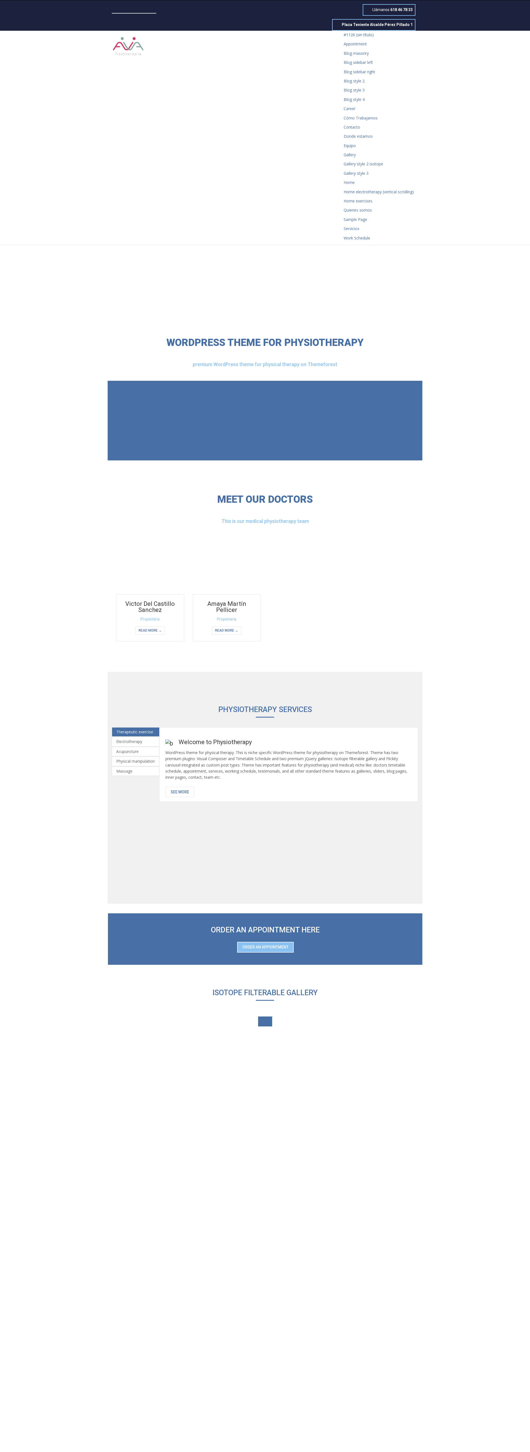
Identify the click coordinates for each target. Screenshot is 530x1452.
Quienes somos (358, 210)
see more (180, 792)
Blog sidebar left (358, 62)
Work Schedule (357, 238)
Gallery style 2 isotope (363, 163)
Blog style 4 (354, 99)
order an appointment (265, 947)
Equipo (350, 145)
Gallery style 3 (356, 173)
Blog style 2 (354, 81)
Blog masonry (356, 53)
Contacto (352, 127)
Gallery (350, 154)
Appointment (355, 43)
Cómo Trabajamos (361, 118)
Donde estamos (358, 136)
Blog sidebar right (359, 71)
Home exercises (358, 201)
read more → (150, 630)
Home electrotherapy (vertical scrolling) (379, 191)
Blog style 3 (354, 90)
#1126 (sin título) (359, 34)
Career (350, 108)
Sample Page (355, 219)
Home (349, 182)
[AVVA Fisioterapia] (128, 45)
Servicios (351, 228)
